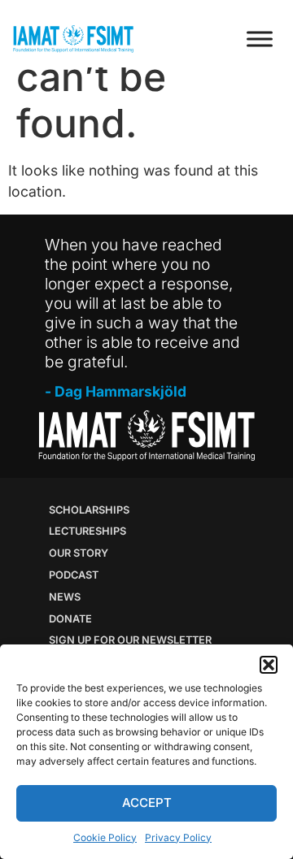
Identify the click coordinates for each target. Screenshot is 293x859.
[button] (268, 665)
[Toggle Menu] (260, 38)
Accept (147, 802)
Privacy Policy (178, 837)
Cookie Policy (105, 837)
